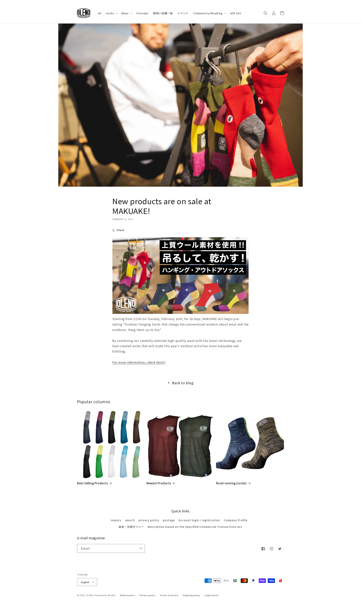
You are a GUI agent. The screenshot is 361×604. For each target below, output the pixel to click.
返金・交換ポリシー (131, 527)
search (130, 520)
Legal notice (212, 595)
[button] (111, 13)
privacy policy (149, 520)
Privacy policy (147, 595)
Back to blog (182, 382)
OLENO (90, 595)
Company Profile (235, 520)
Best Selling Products (92, 483)
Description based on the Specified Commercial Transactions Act (195, 527)
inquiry (116, 520)
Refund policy (127, 595)
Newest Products (158, 483)
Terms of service (169, 595)
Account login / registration (199, 520)
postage (169, 520)
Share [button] (120, 230)
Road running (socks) (231, 483)
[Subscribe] (140, 548)
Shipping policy (191, 595)
